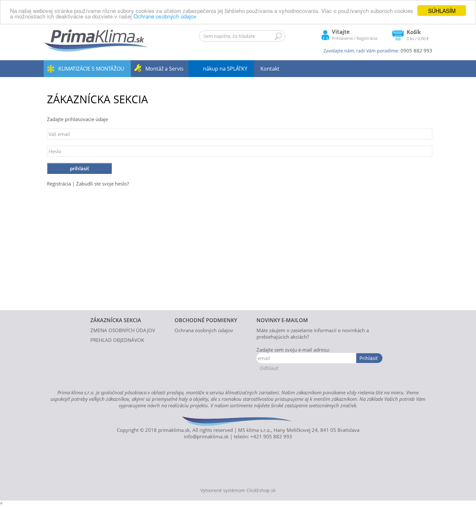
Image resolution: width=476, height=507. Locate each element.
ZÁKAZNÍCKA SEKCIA (115, 320)
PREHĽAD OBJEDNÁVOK (117, 340)
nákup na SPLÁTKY (225, 68)
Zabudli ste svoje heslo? (102, 183)
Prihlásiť (368, 358)
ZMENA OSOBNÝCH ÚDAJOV (122, 330)
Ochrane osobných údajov (165, 16)
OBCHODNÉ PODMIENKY (206, 320)
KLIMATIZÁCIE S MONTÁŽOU (91, 68)
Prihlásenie (342, 38)
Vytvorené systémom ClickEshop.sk (238, 490)
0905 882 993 (416, 50)
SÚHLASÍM (442, 10)
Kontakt (269, 68)
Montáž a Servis (164, 68)
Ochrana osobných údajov (204, 330)
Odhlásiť (269, 368)
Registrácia (367, 38)
